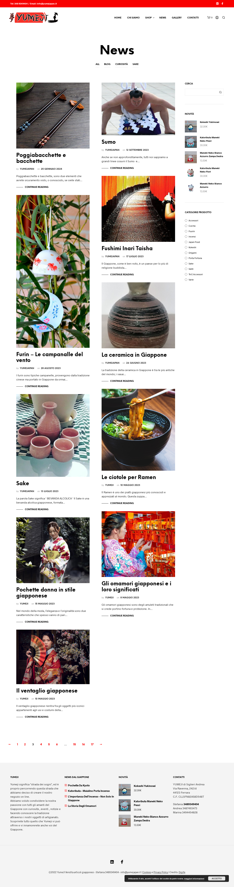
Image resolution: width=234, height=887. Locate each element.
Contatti (193, 18)
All (97, 64)
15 (74, 744)
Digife (182, 872)
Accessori (193, 220)
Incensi (192, 236)
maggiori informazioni (194, 878)
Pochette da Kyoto (79, 785)
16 (83, 744)
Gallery (177, 18)
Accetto (217, 878)
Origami (192, 252)
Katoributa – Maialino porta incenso (89, 790)
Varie (191, 279)
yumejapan (27, 169)
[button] (209, 17)
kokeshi (192, 247)
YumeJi (24, 604)
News (162, 18)
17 (92, 744)
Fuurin (192, 231)
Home (117, 18)
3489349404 (191, 804)
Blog (107, 64)
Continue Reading (36, 187)
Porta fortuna (195, 258)
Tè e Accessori (196, 274)
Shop (148, 18)
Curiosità (121, 64)
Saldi (191, 268)
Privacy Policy (160, 872)
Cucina (192, 225)
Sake (136, 64)
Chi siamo (133, 18)
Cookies (146, 872)
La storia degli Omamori (82, 805)
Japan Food (194, 242)
